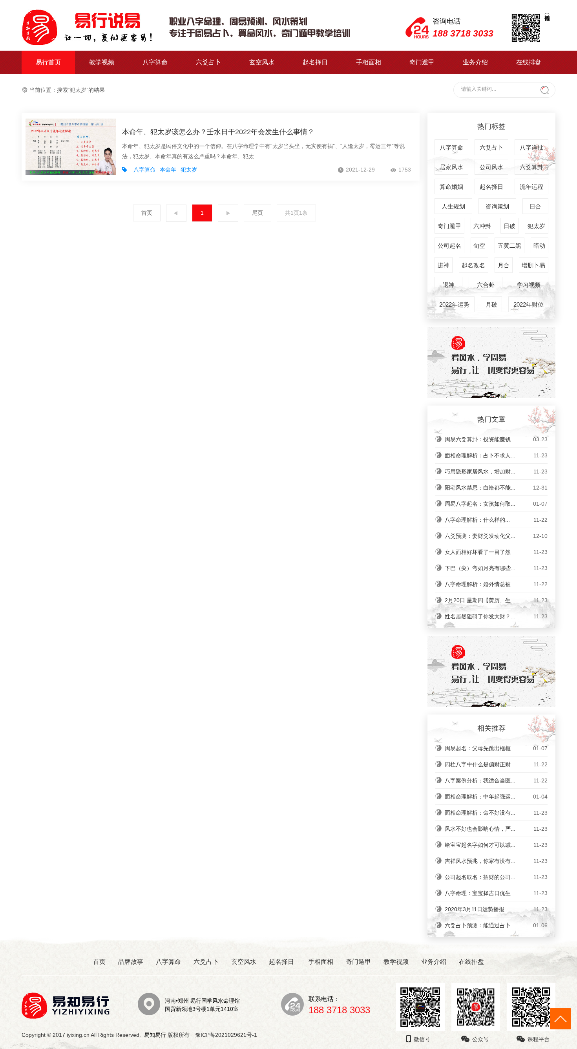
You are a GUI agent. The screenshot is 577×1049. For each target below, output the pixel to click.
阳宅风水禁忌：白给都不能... (496, 487)
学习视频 (528, 284)
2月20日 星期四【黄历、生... (496, 600)
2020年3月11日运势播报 (496, 909)
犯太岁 (189, 169)
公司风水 (491, 167)
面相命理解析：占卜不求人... (496, 455)
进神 (443, 265)
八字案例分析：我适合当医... (496, 780)
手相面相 (368, 62)
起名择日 (315, 62)
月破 (491, 304)
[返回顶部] (560, 1018)
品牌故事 (130, 961)
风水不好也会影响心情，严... (496, 829)
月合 (503, 265)
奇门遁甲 (422, 62)
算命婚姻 (451, 186)
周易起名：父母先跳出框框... (496, 748)
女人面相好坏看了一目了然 (496, 552)
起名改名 (473, 265)
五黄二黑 (509, 245)
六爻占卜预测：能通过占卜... (496, 925)
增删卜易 (533, 265)
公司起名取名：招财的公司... (496, 877)
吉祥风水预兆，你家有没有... (496, 861)
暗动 (539, 245)
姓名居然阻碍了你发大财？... (496, 616)
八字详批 (531, 147)
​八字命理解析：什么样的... (496, 520)
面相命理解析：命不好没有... (496, 813)
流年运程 (531, 186)
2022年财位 (528, 304)
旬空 (479, 245)
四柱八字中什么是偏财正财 (496, 764)
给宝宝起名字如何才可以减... (496, 845)
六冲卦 (482, 226)
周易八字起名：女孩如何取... (496, 504)
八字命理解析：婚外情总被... (496, 584)
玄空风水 (261, 62)
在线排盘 (528, 62)
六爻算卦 (531, 167)
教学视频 (101, 62)
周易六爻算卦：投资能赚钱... (496, 439)
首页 (146, 213)
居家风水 (451, 167)
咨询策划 (497, 206)
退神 (449, 284)
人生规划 (453, 206)
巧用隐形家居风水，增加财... (496, 471)
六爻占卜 (208, 62)
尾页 (257, 213)
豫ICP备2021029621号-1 (228, 1035)
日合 (535, 206)
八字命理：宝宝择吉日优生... (496, 893)
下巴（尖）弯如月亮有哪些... (496, 568)
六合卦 (486, 284)
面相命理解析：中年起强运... (496, 796)
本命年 (168, 169)
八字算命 (155, 62)
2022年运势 (454, 304)
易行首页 (48, 62)
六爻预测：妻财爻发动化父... (496, 536)
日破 (509, 226)
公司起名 (449, 245)
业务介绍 (475, 62)
